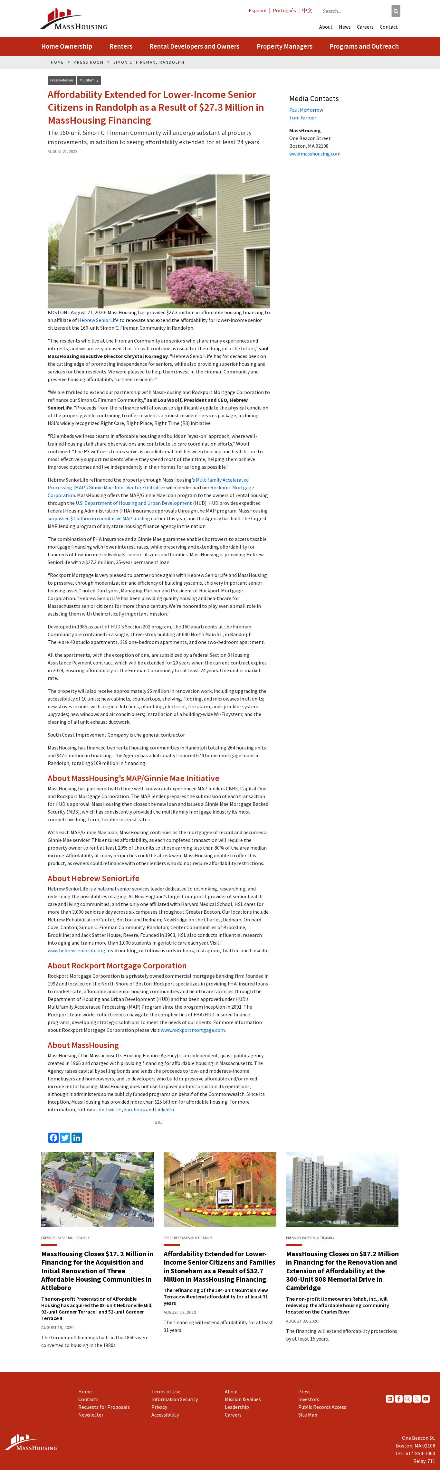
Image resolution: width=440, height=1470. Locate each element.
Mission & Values (243, 1399)
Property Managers (284, 46)
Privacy (159, 1407)
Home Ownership (66, 46)
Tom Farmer (302, 117)
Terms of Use (165, 1391)
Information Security (174, 1399)
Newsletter (90, 1414)
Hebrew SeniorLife (98, 320)
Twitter (113, 1109)
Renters (121, 46)
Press (304, 1391)
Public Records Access (322, 1407)
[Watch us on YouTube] (425, 1399)
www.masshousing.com (314, 153)
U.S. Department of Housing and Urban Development (134, 503)
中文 (307, 10)
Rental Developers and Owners (194, 46)
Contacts (88, 1399)
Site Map (307, 1414)
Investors (308, 1399)
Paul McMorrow (306, 110)
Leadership (237, 1407)
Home (85, 1391)
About (326, 27)
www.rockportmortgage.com (193, 1030)
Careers (365, 27)
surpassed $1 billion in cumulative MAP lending (99, 518)
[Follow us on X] (416, 1399)
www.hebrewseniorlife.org (76, 950)
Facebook (134, 1109)
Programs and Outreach (364, 46)
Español (258, 10)
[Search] (396, 11)
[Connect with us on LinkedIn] (389, 1399)
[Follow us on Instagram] (407, 1399)
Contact (389, 27)
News (345, 27)
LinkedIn (164, 1109)
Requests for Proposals (104, 1407)
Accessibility (165, 1414)
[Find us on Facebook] (398, 1399)
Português (284, 10)
